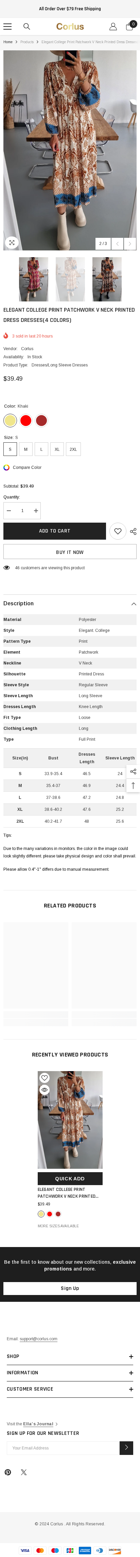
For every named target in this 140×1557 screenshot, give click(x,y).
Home (8, 42)
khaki (41, 1214)
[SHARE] (131, 531)
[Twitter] (23, 1472)
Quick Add (70, 1178)
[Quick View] (44, 1090)
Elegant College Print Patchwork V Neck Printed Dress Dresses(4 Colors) (67, 1193)
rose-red (49, 1214)
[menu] (7, 26)
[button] (117, 244)
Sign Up (70, 1288)
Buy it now (70, 552)
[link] (35, 1014)
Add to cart (55, 531)
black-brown (58, 1214)
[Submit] (126, 1448)
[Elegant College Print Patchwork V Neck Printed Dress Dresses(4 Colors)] (70, 1120)
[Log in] (113, 26)
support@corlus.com (38, 1339)
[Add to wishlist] (117, 531)
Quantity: (11, 497)
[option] (70, 150)
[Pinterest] (7, 1472)
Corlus (27, 348)
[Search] (27, 26)
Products (27, 42)
